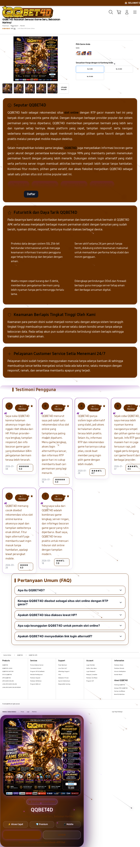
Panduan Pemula (119, 668)
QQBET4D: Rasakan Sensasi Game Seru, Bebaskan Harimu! (31, 21)
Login (62, 834)
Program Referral (35, 684)
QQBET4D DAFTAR (7, 671)
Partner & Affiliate (119, 691)
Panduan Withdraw (35, 681)
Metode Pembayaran (36, 674)
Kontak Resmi (118, 674)
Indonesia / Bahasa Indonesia (9, 712)
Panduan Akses (118, 665)
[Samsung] (11, 11)
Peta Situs (34, 712)
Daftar (31, 194)
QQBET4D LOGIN (7, 668)
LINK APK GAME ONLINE (9, 684)
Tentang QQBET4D (119, 685)
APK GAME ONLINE (8, 681)
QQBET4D (5, 665)
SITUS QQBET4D (7, 674)
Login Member (90, 665)
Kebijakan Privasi (63, 678)
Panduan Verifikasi (91, 678)
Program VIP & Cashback (37, 671)
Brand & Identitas (119, 694)
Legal (28, 712)
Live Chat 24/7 (62, 668)
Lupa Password (90, 671)
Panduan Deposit (35, 678)
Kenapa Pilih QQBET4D (121, 688)
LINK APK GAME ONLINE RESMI (11, 687)
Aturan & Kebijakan (120, 671)
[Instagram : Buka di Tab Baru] (133, 712)
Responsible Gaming (64, 684)
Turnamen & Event (35, 668)
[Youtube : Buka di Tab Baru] (136, 712)
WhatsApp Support (63, 671)
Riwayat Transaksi (91, 674)
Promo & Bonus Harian (36, 665)
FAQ (59, 674)
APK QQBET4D (6, 678)
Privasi (22, 712)
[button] (118, 12)
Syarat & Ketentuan (64, 681)
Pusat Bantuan (62, 665)
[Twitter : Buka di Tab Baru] (129, 712)
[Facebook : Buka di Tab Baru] (125, 712)
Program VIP (90, 681)
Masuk (15, 194)
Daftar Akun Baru (91, 668)
